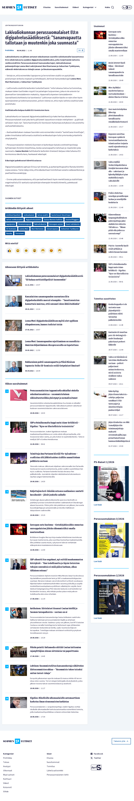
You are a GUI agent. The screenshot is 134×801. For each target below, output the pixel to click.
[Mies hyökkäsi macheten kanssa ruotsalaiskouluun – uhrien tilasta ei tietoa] (100, 94)
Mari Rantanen (38, 229)
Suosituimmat (61, 7)
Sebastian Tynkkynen (70, 229)
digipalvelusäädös (33, 219)
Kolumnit (7, 787)
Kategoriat (88, 7)
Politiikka (9, 50)
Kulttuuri (7, 779)
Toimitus (51, 766)
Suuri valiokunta (73, 224)
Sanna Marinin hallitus (53, 219)
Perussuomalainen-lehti (58, 774)
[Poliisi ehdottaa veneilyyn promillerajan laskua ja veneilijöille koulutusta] (100, 200)
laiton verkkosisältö (14, 219)
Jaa (79, 50)
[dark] (124, 7)
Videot (75, 7)
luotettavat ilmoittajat (61, 215)
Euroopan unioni (56, 224)
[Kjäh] (60, 250)
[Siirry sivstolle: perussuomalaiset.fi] (110, 767)
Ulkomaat (7, 770)
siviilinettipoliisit (13, 215)
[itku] (26, 250)
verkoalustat (29, 215)
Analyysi (6, 766)
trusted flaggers (72, 219)
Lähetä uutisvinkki (55, 770)
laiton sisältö (42, 215)
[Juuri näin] (9, 250)
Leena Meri (23, 229)
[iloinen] (18, 250)
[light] (130, 7)
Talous (6, 762)
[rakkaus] (51, 250)
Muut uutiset (9, 774)
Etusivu (47, 7)
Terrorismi (19, 233)
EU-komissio (11, 229)
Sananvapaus (52, 229)
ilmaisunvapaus (24, 224)
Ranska (9, 233)
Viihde (6, 791)
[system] (127, 7)
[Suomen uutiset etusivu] (13, 7)
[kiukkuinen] (34, 250)
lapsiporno (10, 224)
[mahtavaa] (43, 250)
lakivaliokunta (40, 224)
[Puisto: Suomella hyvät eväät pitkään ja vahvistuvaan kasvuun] (100, 251)
